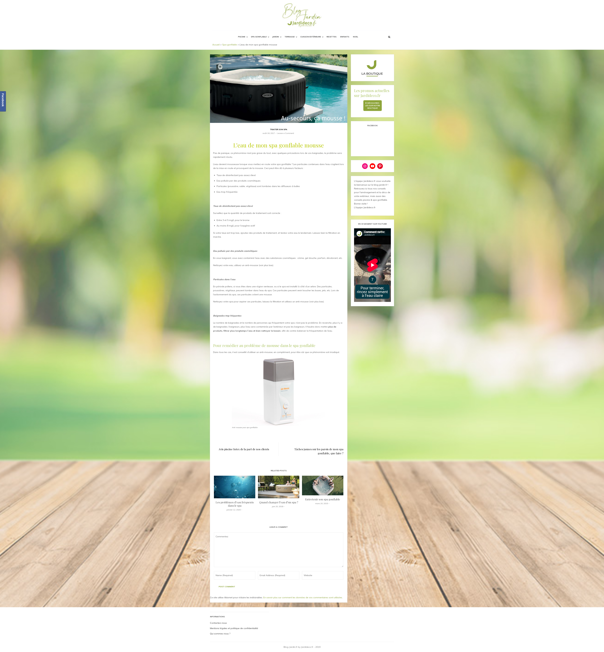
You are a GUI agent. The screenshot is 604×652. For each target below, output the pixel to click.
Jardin (275, 37)
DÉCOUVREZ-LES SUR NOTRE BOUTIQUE (372, 105)
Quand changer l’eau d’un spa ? (278, 502)
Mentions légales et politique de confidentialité (234, 628)
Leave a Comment (285, 133)
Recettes (331, 37)
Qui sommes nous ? (220, 633)
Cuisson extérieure (310, 37)
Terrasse (290, 37)
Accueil (216, 44)
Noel (355, 37)
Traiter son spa (278, 129)
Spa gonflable (259, 37)
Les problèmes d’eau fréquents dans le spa (235, 504)
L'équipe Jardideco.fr (364, 207)
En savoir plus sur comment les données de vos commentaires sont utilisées (302, 597)
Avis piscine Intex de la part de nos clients (244, 449)
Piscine (241, 37)
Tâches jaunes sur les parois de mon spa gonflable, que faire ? (318, 451)
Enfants (344, 37)
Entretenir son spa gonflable (322, 499)
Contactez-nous (218, 623)
